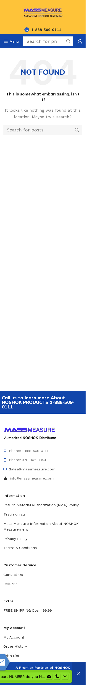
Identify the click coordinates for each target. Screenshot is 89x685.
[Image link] (30, 433)
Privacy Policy (15, 538)
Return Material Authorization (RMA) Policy (41, 505)
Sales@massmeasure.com (32, 469)
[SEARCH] (77, 130)
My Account (13, 637)
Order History (15, 646)
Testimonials (14, 514)
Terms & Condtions (20, 548)
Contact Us (13, 574)
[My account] (79, 41)
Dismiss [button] (79, 673)
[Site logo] (42, 12)
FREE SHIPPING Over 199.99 (27, 610)
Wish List (11, 656)
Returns (10, 584)
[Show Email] (49, 676)
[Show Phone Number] (57, 676)
